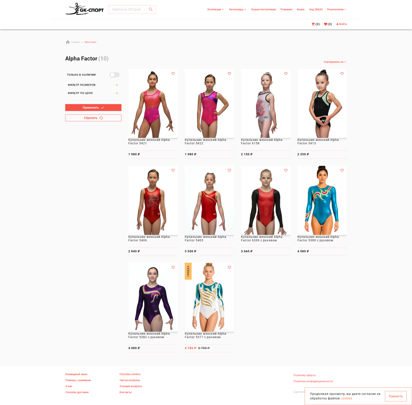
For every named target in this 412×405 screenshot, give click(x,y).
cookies (346, 398)
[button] (150, 9)
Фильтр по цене (80, 93)
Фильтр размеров (82, 84)
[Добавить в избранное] (173, 73)
